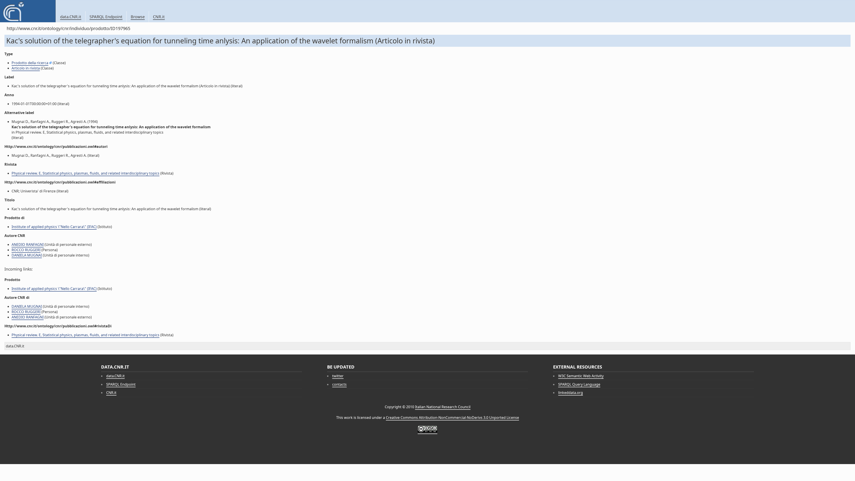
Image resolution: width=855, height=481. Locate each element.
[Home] (27, 11)
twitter (338, 375)
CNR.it (159, 16)
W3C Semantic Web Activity (581, 375)
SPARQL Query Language (579, 384)
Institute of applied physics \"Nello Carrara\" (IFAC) (54, 226)
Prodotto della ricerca (30, 62)
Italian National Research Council (442, 406)
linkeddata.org (570, 392)
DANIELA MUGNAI (27, 255)
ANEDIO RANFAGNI (28, 244)
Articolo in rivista (26, 68)
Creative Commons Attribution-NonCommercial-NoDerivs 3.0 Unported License (452, 417)
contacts (339, 384)
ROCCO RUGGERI (26, 249)
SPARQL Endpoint (106, 16)
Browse (138, 16)
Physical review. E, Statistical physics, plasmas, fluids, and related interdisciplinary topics (85, 173)
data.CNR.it (70, 16)
